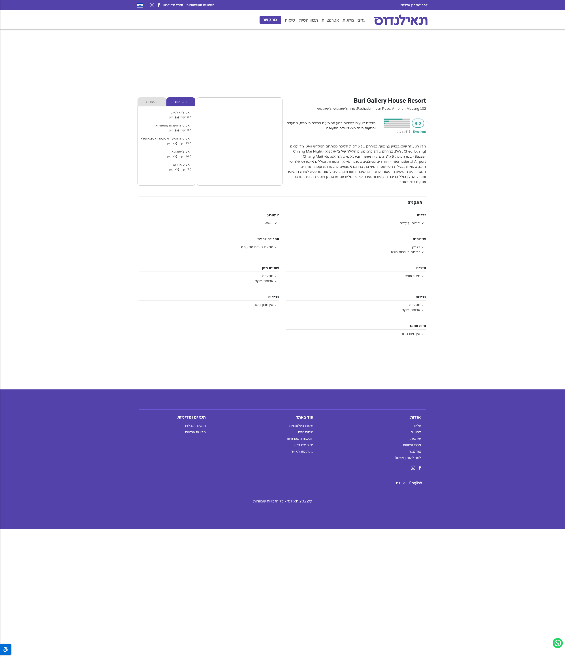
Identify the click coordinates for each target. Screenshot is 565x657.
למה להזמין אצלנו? (414, 5)
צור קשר (270, 20)
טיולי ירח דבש (173, 5)
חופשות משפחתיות (200, 5)
